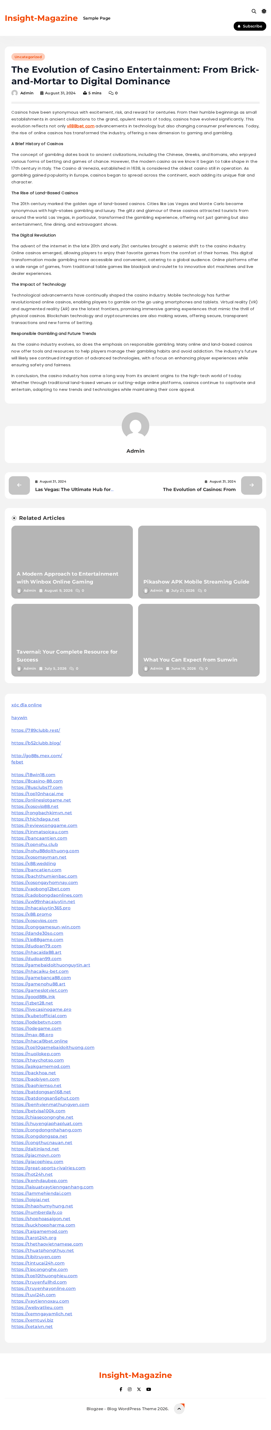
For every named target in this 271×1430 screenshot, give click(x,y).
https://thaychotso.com (37, 1060)
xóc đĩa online (26, 704)
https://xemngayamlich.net (42, 1313)
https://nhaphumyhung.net (42, 1206)
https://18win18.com (33, 774)
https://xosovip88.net (34, 806)
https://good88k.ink (33, 996)
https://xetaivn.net (32, 1326)
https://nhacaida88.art (36, 952)
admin (27, 93)
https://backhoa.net (33, 1072)
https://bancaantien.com (39, 838)
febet (17, 762)
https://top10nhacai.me (37, 793)
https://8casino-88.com (37, 781)
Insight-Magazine (41, 18)
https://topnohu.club (34, 844)
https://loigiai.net (30, 1199)
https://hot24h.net (32, 1174)
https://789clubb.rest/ (35, 730)
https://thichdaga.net (35, 819)
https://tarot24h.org (33, 1237)
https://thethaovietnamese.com (47, 1244)
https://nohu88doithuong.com (45, 850)
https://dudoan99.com (36, 958)
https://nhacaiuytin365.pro (41, 907)
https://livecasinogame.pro (41, 1009)
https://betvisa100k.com (38, 1110)
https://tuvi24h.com (33, 1294)
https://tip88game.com (37, 939)
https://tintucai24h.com (38, 1263)
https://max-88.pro (32, 1034)
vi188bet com (80, 126)
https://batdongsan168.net (41, 1091)
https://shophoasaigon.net (41, 1218)
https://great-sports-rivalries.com (48, 1167)
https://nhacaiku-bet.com (40, 971)
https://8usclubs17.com (37, 787)
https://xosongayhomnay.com (44, 882)
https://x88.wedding (33, 863)
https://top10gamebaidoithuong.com (52, 1047)
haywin (19, 717)
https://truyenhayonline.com (43, 1288)
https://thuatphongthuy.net (42, 1250)
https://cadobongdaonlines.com (47, 895)
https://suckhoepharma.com (43, 1225)
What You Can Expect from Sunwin (190, 660)
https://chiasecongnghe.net (42, 1117)
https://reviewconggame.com (44, 825)
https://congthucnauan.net (42, 1142)
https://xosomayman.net (39, 857)
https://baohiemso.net (36, 1085)
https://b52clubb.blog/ (36, 743)
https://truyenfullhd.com (39, 1282)
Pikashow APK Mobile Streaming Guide (196, 582)
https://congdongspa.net (39, 1136)
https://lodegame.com (36, 1028)
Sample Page (96, 18)
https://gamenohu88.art (38, 984)
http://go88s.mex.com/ (36, 755)
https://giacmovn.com (36, 1155)
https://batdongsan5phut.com (45, 1098)
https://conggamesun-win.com (45, 926)
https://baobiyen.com (35, 1079)
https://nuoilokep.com (36, 1053)
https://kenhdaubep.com (39, 1180)
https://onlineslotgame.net (41, 800)
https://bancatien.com (36, 869)
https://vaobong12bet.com (40, 888)
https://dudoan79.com (36, 945)
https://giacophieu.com (37, 1161)
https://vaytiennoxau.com (40, 1301)
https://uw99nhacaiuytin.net (43, 901)
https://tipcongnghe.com (39, 1269)
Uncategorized (28, 57)
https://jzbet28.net (32, 1003)
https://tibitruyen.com (36, 1256)
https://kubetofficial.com (39, 1015)
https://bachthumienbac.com (44, 876)
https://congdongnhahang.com (46, 1129)
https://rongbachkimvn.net (41, 812)
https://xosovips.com (34, 920)
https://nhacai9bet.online (39, 1041)
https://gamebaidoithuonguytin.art (50, 965)
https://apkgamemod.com (40, 1066)
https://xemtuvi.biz (32, 1320)
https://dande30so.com (37, 933)
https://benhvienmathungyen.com (50, 1104)
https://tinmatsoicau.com (39, 831)
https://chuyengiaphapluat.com (47, 1123)
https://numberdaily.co (36, 1212)
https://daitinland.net (35, 1148)
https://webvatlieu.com (37, 1307)
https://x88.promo (31, 914)
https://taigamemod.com (39, 1231)
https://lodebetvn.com (36, 1022)
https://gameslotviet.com (39, 990)
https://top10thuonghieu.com (44, 1275)
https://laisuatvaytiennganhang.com (52, 1187)
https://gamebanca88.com (41, 977)
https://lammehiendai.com (41, 1193)
